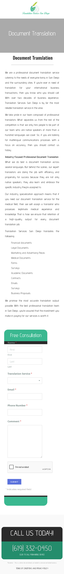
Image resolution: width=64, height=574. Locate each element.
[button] (9, 10)
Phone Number (18, 405)
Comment (14, 421)
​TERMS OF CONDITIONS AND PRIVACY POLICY (32, 568)
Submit (14, 482)
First (10, 355)
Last (10, 366)
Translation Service (20, 373)
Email (12, 389)
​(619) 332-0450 (32, 548)
